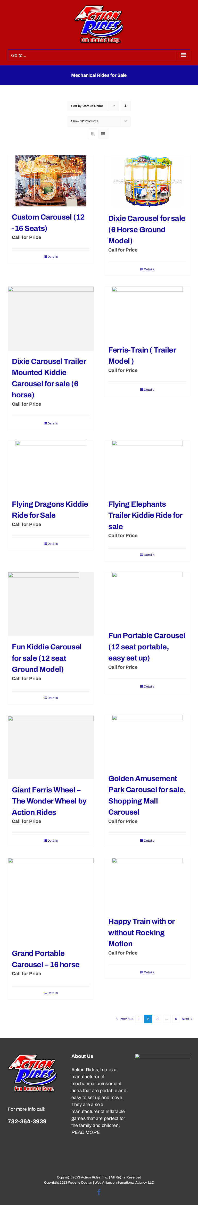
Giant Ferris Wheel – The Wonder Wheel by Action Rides (49, 801)
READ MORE (85, 1132)
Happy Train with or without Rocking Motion (141, 932)
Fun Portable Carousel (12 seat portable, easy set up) (146, 647)
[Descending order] (126, 106)
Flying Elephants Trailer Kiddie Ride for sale (145, 515)
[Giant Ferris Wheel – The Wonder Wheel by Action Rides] (51, 747)
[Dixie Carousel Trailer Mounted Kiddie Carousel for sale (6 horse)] (51, 319)
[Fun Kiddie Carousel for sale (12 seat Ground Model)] (51, 604)
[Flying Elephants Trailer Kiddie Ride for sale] (147, 467)
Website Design (80, 1182)
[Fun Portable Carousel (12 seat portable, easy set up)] (147, 598)
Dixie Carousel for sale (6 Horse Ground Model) (146, 229)
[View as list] (103, 134)
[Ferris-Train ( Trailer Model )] (147, 313)
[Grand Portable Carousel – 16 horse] (51, 900)
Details (52, 256)
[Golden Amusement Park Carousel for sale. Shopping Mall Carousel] (147, 741)
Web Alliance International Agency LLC (124, 1182)
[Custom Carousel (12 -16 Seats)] (51, 180)
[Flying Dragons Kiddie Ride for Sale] (51, 467)
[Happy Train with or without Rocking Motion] (147, 884)
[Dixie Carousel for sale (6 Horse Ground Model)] (147, 181)
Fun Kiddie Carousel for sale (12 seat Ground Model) (47, 658)
